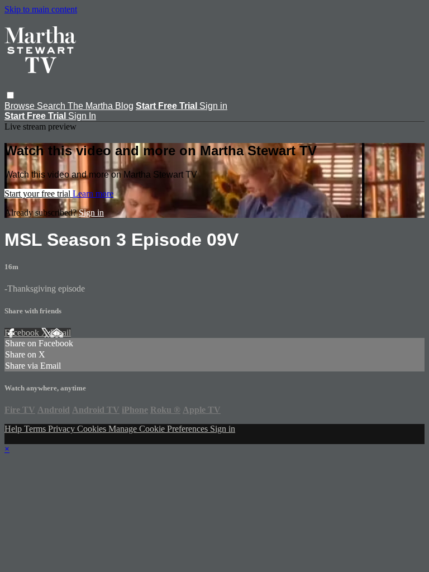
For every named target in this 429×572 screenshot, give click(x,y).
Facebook (22, 332)
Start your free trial (38, 193)
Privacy (62, 428)
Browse (20, 106)
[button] (10, 95)
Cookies (92, 428)
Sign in (213, 106)
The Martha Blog (101, 106)
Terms (36, 428)
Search (52, 106)
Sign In (82, 116)
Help (14, 428)
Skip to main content (40, 9)
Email (60, 332)
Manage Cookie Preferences (159, 428)
